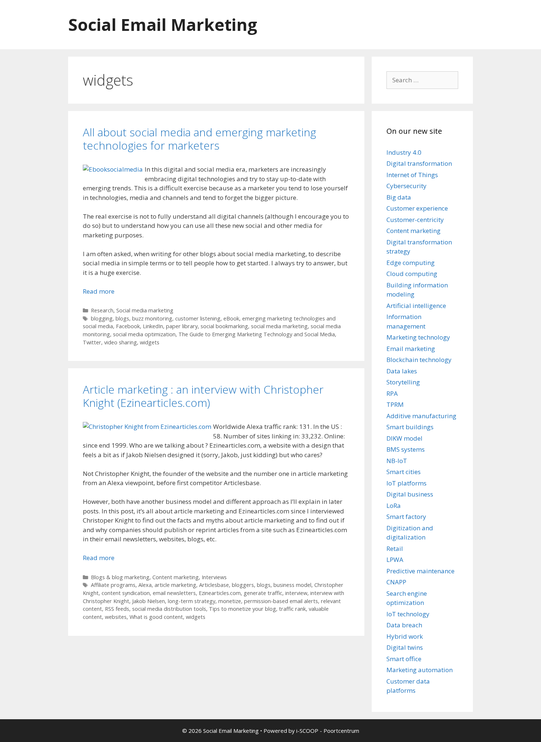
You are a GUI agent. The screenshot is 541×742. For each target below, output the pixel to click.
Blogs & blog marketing (120, 577)
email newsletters (174, 592)
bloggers (243, 584)
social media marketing (279, 326)
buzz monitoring (152, 318)
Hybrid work (404, 636)
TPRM (395, 404)
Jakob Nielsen (148, 601)
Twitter (92, 342)
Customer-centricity (415, 219)
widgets (149, 342)
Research (102, 310)
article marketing (175, 584)
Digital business (409, 494)
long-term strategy (191, 601)
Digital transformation (419, 163)
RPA (392, 393)
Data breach (404, 625)
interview (296, 592)
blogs (122, 318)
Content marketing (175, 577)
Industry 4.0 (403, 152)
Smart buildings (410, 427)
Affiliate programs (113, 584)
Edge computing (410, 262)
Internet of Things (412, 175)
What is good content (156, 616)
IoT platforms (406, 483)
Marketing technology (418, 337)
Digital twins (404, 647)
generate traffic (263, 592)
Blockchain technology (419, 359)
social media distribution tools (169, 608)
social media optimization (144, 334)
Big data (398, 197)
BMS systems (405, 449)
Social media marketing (144, 310)
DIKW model (404, 438)
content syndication (126, 592)
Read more (98, 291)
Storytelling (403, 382)
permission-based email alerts (281, 601)
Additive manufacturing (421, 416)
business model (292, 584)
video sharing (120, 342)
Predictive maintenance (420, 571)
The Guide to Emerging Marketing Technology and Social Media (256, 334)
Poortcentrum (341, 730)
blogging (102, 318)
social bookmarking (224, 326)
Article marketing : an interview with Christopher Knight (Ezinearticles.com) (203, 396)
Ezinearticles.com (220, 592)
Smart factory (406, 516)
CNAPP (396, 582)
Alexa (145, 584)
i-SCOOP (307, 730)
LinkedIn (153, 326)
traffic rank (292, 608)
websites (116, 616)
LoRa (393, 505)
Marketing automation (419, 670)
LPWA (394, 559)
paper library (182, 326)
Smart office (403, 659)
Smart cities (403, 471)
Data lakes (401, 371)
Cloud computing (411, 273)
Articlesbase (214, 584)
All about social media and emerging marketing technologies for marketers (199, 139)
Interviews (214, 577)
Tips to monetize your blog (242, 608)
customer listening (197, 318)
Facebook (128, 326)
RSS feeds (117, 608)
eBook (231, 318)
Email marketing (410, 348)
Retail (394, 548)
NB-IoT (396, 460)
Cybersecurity (406, 186)
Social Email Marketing (162, 24)
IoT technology (407, 614)
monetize (229, 601)
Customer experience (417, 208)
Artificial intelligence (416, 305)
